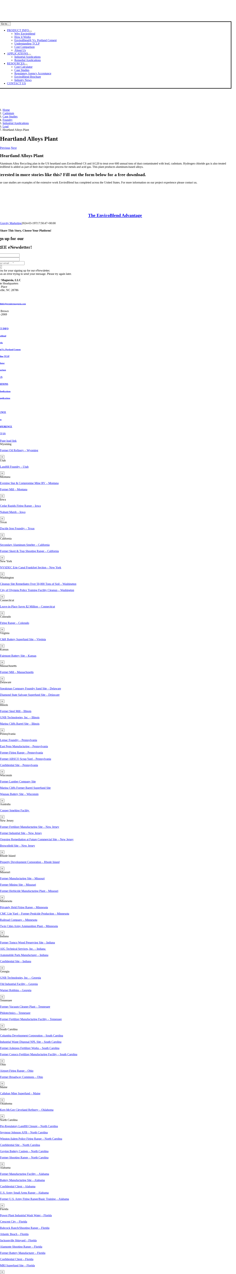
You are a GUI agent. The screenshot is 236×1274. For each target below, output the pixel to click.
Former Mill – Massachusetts (17, 672)
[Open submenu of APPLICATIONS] (29, 54)
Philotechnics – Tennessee (15, 1012)
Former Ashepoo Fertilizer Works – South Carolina (29, 1048)
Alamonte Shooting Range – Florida (21, 1246)
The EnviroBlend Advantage (115, 215)
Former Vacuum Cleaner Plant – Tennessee (25, 1006)
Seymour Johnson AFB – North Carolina (24, 1132)
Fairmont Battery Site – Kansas (18, 655)
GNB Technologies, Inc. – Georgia (20, 977)
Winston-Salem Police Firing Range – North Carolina (31, 1138)
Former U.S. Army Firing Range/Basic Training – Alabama (34, 1198)
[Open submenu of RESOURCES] (26, 64)
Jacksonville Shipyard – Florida (18, 1240)
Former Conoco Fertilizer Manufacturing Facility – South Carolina (38, 1054)
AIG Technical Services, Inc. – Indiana (23, 948)
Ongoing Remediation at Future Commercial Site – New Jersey (37, 839)
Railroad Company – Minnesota (18, 919)
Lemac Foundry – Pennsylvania (18, 740)
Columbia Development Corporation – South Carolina (31, 1035)
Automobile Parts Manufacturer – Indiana (24, 955)
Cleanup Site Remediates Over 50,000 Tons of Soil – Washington (38, 583)
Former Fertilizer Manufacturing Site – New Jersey (29, 826)
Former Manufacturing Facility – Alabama (24, 1173)
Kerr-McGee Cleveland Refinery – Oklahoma (26, 1109)
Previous (5, 147)
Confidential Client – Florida (16, 1259)
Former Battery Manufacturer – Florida (22, 1252)
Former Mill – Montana (13, 489)
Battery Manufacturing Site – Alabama (22, 1180)
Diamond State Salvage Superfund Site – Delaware (30, 694)
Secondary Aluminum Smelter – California (25, 544)
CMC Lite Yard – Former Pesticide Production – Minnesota (34, 913)
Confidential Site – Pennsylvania (19, 765)
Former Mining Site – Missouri (18, 884)
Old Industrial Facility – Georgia (19, 984)
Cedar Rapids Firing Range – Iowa (20, 505)
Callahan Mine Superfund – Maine (20, 1093)
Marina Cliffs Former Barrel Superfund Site (25, 787)
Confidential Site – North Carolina (20, 1145)
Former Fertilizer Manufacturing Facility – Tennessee (31, 1019)
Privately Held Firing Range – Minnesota (24, 907)
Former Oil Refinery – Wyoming (19, 450)
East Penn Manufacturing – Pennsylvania (24, 746)
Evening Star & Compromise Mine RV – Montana (29, 483)
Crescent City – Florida (13, 1221)
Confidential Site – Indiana (15, 961)
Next (14, 147)
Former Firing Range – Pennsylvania (21, 752)
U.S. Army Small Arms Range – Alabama (24, 1192)
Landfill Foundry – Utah (14, 466)
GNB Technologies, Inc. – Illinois (19, 717)
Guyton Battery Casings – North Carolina (24, 1151)
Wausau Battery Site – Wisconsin (19, 794)
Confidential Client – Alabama (17, 1186)
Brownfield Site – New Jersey (17, 845)
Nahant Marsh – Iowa (12, 512)
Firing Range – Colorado (14, 622)
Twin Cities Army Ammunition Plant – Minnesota (29, 926)
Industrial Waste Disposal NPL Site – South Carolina (30, 1041)
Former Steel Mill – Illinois (15, 711)
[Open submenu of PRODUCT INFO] (30, 31)
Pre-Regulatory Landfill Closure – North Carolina (29, 1126)
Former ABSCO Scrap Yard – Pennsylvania (25, 758)
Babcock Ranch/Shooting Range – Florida (24, 1227)
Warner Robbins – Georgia (15, 990)
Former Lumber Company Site (18, 781)
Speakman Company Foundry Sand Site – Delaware (30, 688)
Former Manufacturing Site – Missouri (22, 878)
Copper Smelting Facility (15, 810)
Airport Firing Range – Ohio (16, 1070)
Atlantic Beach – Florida (14, 1234)
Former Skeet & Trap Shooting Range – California (29, 551)
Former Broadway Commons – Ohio (21, 1077)
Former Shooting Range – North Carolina (24, 1157)
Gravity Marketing (11, 223)
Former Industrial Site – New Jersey (21, 833)
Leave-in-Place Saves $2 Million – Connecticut (27, 606)
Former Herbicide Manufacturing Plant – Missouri (29, 890)
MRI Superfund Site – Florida (17, 1265)
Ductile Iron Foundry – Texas (17, 528)
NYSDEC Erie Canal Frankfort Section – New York (30, 567)
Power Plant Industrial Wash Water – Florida (26, 1215)
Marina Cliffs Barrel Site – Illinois (19, 723)
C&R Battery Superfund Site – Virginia (23, 639)
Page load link (8, 440)
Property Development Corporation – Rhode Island (30, 862)
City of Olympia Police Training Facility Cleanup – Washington (37, 590)
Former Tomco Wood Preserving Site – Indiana (27, 942)
